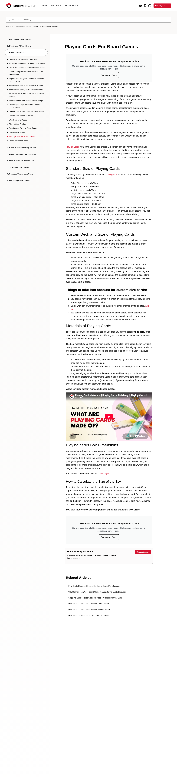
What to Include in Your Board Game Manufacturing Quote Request (96, 592)
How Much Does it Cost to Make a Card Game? (88, 604)
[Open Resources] (77, 5)
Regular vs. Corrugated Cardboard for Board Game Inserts (26, 80)
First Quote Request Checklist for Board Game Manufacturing (94, 586)
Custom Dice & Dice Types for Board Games (27, 112)
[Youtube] (140, 5)
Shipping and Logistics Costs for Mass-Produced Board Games (95, 598)
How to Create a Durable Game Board (24, 59)
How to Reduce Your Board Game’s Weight (26, 101)
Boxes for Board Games (18, 141)
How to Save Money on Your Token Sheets (26, 90)
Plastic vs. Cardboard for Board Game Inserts (27, 68)
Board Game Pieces (23, 26)
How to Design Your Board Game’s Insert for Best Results (26, 73)
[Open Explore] (60, 5)
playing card (111, 174)
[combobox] (88, 20)
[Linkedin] (145, 5)
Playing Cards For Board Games (22, 136)
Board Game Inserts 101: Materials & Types (26, 85)
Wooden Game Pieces (18, 120)
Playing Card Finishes (17, 124)
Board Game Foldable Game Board (23, 128)
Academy (10, 26)
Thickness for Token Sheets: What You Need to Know (26, 95)
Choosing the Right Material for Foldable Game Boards (24, 106)
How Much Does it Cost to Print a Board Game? (88, 616)
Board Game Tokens (17, 132)
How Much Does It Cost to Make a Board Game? (89, 610)
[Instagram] (149, 5)
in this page (103, 473)
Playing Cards (72, 147)
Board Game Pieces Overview (21, 116)
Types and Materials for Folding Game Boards (27, 63)
